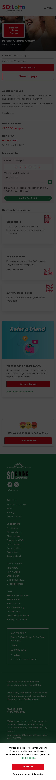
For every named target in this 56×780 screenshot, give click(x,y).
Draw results (13, 548)
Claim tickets (13, 536)
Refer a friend (14, 556)
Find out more (14, 269)
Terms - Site (13, 599)
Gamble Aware (31, 699)
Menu (50, 7)
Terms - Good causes (18, 595)
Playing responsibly (17, 619)
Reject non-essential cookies (28, 774)
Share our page (28, 76)
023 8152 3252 (18, 649)
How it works (13, 544)
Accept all (28, 766)
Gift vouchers (14, 532)
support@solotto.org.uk (23, 659)
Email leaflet (13, 575)
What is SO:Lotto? (16, 504)
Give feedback (28, 440)
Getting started (15, 583)
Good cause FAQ (15, 579)
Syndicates (13, 552)
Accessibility (13, 611)
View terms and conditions (19, 391)
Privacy (10, 512)
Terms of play (14, 603)
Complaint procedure (18, 615)
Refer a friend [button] (28, 384)
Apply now (12, 567)
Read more (8, 113)
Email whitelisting (15, 607)
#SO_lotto (12, 490)
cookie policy (27, 757)
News (9, 508)
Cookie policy (14, 516)
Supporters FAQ (15, 540)
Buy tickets (28, 67)
